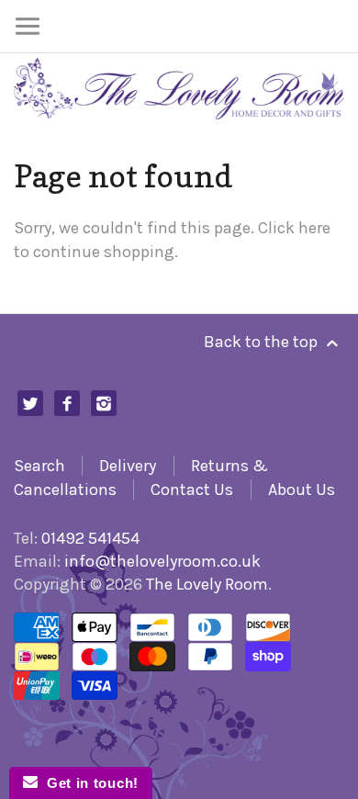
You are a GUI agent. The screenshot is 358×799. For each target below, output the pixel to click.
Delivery (127, 466)
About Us (301, 489)
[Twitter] (30, 403)
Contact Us (192, 489)
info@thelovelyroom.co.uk (162, 561)
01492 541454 (90, 538)
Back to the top (262, 342)
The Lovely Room (207, 584)
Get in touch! (88, 783)
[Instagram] (104, 403)
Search (39, 466)
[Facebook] (67, 403)
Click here (294, 228)
